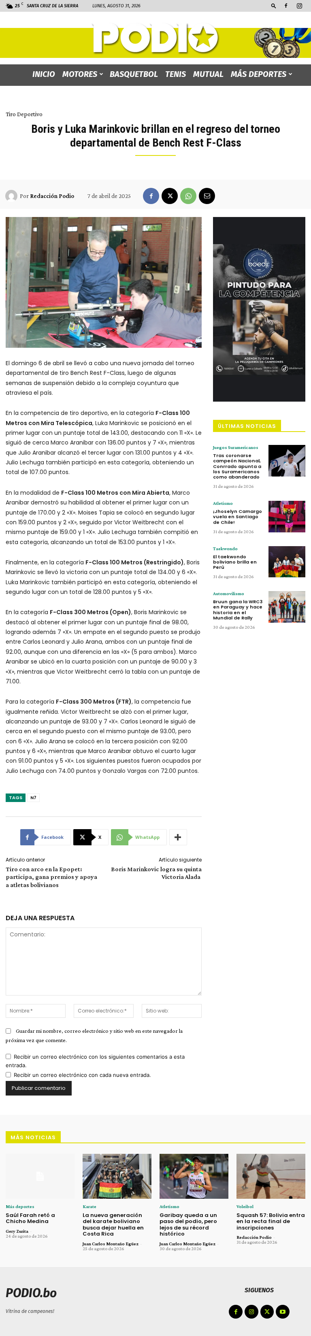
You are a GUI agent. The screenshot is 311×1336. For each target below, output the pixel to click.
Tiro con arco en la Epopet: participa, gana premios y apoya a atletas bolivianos (51, 877)
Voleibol (244, 1206)
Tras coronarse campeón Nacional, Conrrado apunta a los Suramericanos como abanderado (237, 466)
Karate (89, 1206)
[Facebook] (286, 5)
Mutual (208, 74)
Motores (79, 74)
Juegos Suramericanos (235, 447)
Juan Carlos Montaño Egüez (110, 1244)
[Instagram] (299, 5)
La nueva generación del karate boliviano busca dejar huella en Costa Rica (113, 1224)
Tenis (175, 74)
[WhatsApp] (188, 196)
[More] (178, 837)
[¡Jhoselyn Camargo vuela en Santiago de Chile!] (286, 516)
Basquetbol (134, 74)
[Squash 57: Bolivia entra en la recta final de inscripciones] (270, 1176)
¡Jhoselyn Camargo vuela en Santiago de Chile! (237, 516)
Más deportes (258, 74)
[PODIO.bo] (155, 39)
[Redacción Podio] (12, 196)
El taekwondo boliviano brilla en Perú (235, 561)
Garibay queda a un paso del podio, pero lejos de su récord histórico (188, 1224)
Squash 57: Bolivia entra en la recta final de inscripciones (270, 1221)
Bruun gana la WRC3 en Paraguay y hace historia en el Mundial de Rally (237, 609)
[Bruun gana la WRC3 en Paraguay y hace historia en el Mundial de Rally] (286, 607)
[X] (170, 196)
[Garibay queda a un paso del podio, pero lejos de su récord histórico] (194, 1176)
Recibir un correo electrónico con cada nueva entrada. (82, 1075)
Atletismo (223, 503)
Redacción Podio (52, 196)
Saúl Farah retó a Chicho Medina (30, 1218)
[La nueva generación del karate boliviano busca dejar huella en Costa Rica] (117, 1176)
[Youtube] (283, 1312)
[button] (274, 5)
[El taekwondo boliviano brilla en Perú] (286, 562)
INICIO (43, 74)
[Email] (207, 196)
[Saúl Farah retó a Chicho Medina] (40, 1176)
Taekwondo (225, 548)
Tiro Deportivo (24, 114)
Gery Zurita (17, 1231)
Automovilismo (228, 593)
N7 (33, 797)
